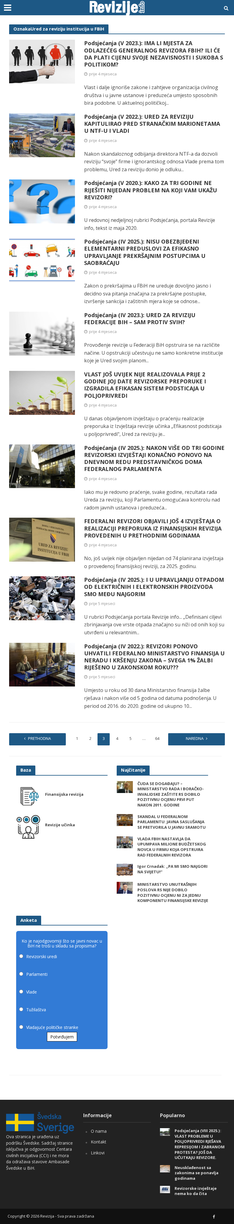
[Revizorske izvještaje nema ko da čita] (165, 1189)
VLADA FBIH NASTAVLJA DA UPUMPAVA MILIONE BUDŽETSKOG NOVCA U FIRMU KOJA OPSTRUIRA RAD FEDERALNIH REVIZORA (171, 847)
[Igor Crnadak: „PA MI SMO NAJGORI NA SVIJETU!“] (125, 869)
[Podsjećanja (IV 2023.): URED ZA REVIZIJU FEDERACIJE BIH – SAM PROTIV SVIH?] (42, 333)
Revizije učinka (60, 824)
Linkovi (98, 1153)
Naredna (195, 738)
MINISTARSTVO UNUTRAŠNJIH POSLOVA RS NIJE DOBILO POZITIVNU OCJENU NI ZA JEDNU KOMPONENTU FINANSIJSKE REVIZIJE (172, 892)
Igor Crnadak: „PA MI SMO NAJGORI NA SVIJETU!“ (172, 869)
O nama (99, 1131)
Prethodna (39, 738)
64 (157, 738)
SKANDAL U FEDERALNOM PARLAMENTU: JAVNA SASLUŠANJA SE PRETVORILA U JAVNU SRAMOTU (171, 822)
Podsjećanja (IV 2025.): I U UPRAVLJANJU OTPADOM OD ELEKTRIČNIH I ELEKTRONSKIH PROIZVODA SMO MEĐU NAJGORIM (154, 586)
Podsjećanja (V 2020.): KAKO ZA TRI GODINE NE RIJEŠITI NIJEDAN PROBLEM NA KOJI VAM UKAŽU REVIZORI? (150, 190)
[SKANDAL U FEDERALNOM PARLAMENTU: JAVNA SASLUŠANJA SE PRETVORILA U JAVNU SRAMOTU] (125, 819)
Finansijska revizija (64, 794)
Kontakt (98, 1142)
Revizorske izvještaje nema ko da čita (196, 1191)
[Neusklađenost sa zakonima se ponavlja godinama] (165, 1168)
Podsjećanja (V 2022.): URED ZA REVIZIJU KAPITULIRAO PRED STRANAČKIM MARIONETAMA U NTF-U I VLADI (152, 123)
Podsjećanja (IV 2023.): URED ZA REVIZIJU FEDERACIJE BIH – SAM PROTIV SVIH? (139, 319)
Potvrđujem (62, 1037)
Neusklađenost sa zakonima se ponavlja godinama (196, 1173)
